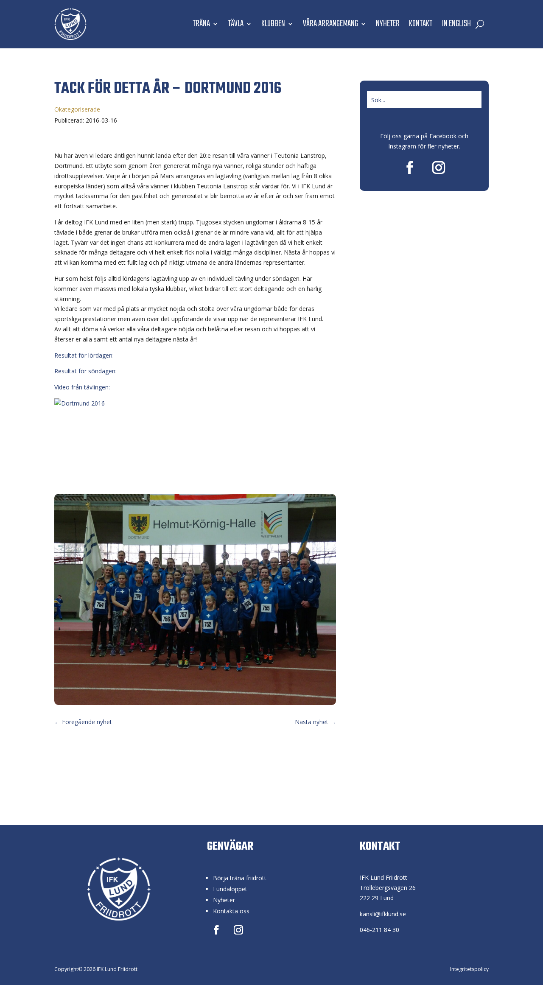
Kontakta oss (231, 911)
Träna (201, 24)
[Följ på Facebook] (410, 167)
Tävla (236, 24)
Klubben (273, 24)
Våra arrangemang (330, 24)
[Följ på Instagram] (438, 167)
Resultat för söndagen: (85, 371)
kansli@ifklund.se (383, 914)
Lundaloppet (230, 889)
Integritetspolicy (469, 969)
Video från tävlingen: (82, 387)
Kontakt (420, 24)
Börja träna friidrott (239, 878)
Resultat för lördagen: (84, 355)
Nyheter (388, 24)
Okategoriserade (77, 109)
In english (456, 24)
